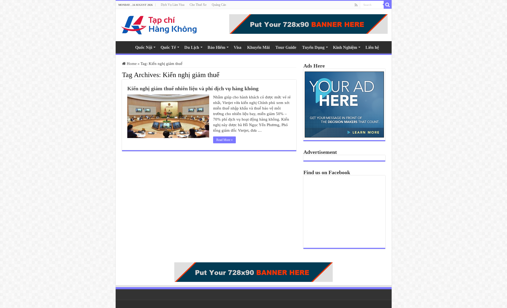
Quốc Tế (168, 47)
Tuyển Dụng (313, 47)
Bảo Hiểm (216, 47)
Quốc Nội (143, 47)
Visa (237, 47)
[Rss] (356, 5)
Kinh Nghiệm (345, 47)
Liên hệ (372, 47)
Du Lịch (191, 47)
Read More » (224, 140)
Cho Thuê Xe (198, 5)
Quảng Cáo (219, 5)
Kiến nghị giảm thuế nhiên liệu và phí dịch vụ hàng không (193, 88)
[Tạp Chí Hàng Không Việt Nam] (159, 24)
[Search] (388, 5)
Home (125, 46)
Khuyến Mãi (258, 47)
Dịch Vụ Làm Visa (172, 5)
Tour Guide (285, 47)
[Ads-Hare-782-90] (308, 23)
